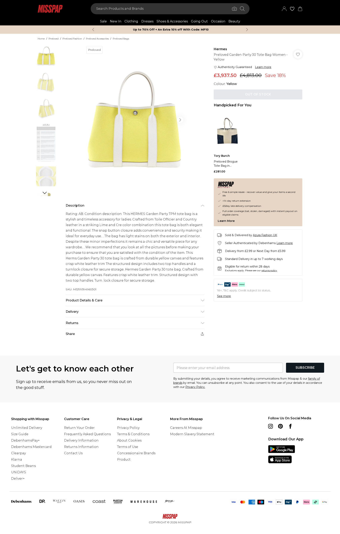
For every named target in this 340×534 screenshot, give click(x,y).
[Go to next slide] (180, 120)
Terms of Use (127, 447)
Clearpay (18, 453)
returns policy (269, 270)
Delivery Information (81, 440)
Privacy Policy (128, 428)
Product (124, 459)
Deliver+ (18, 478)
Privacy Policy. (195, 387)
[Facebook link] (290, 426)
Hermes (220, 49)
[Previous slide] (93, 29)
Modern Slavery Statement (192, 434)
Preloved (54, 38)
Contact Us (73, 453)
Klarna (16, 459)
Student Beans (23, 466)
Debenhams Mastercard (31, 447)
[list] (135, 120)
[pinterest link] (280, 426)
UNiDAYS (18, 472)
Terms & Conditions (133, 434)
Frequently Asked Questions (87, 434)
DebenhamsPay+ (25, 440)
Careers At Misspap (186, 428)
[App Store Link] (281, 454)
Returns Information (81, 447)
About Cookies (129, 440)
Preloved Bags (121, 38)
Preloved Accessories (97, 38)
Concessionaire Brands (136, 453)
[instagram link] (270, 426)
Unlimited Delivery (26, 428)
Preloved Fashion (72, 38)
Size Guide (19, 434)
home (41, 38)
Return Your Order (79, 428)
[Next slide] (247, 29)
